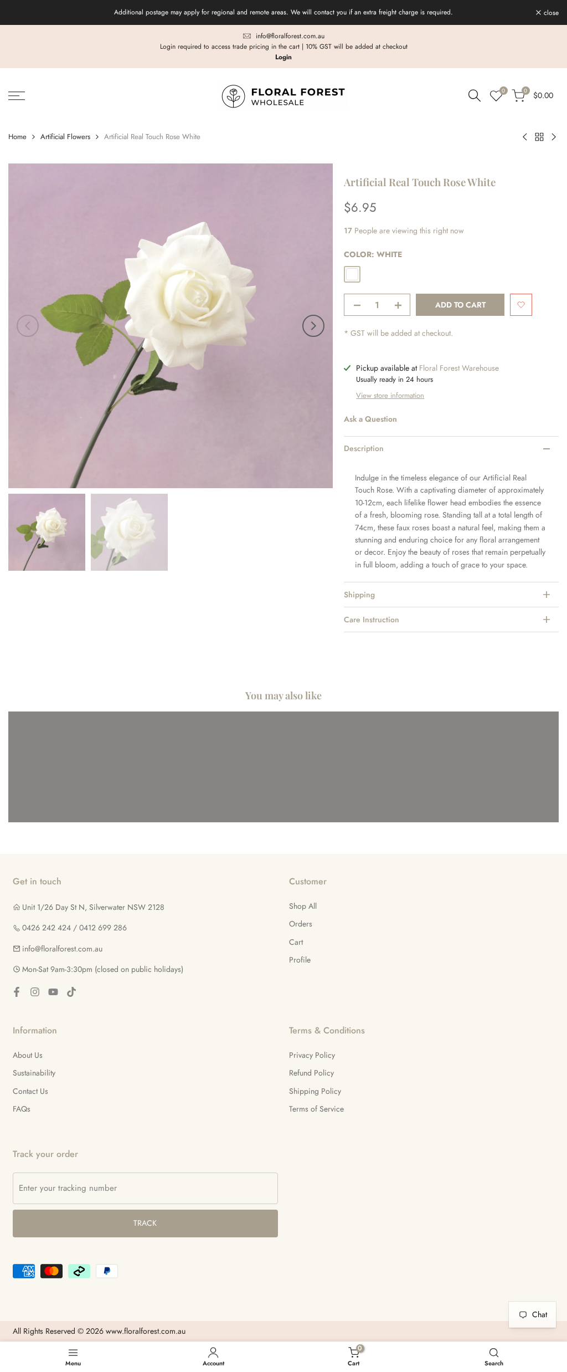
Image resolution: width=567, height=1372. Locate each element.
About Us (28, 1055)
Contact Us (30, 1091)
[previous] (28, 326)
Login (283, 57)
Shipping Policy (315, 1091)
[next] (313, 326)
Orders (300, 923)
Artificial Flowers (65, 136)
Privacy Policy (312, 1055)
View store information (390, 395)
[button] (521, 305)
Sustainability (34, 1072)
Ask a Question (370, 418)
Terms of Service (316, 1108)
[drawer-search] (474, 95)
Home (17, 136)
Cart (296, 942)
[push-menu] (16, 96)
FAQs (21, 1108)
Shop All (303, 906)
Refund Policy (311, 1072)
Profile (300, 959)
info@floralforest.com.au (290, 36)
